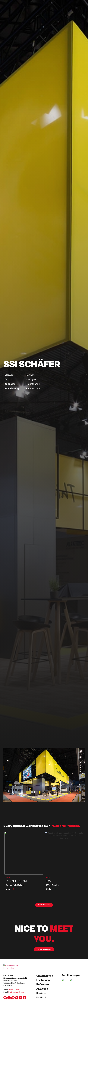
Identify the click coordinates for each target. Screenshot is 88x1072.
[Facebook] (5, 997)
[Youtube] (20, 997)
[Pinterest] (24, 997)
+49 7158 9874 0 (14, 989)
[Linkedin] (13, 997)
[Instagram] (9, 997)
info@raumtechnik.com (16, 992)
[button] (6, 775)
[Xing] (16, 997)
